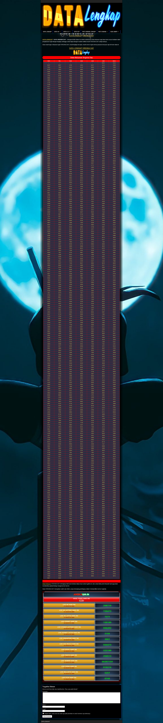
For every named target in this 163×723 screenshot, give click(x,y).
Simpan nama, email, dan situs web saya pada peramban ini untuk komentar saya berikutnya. (67, 713)
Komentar (45, 691)
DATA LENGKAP (47, 31)
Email (44, 709)
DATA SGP (77, 31)
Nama (44, 704)
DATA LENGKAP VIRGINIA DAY (81, 36)
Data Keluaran (46, 584)
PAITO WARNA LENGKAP (89, 31)
